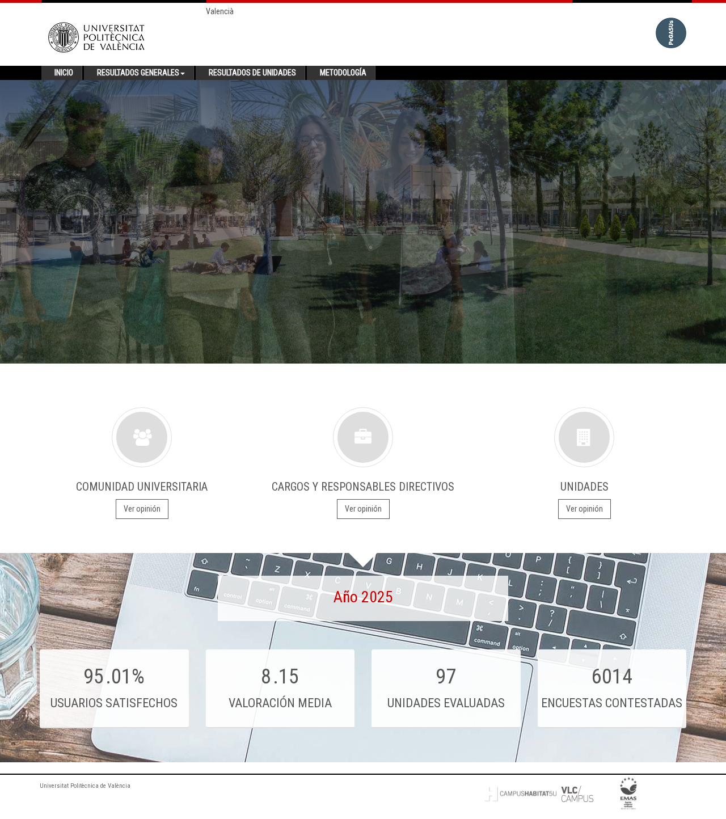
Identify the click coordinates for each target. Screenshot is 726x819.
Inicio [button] (63, 72)
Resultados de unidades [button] (252, 72)
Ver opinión (142, 508)
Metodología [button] (343, 72)
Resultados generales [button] (138, 72)
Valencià (220, 11)
